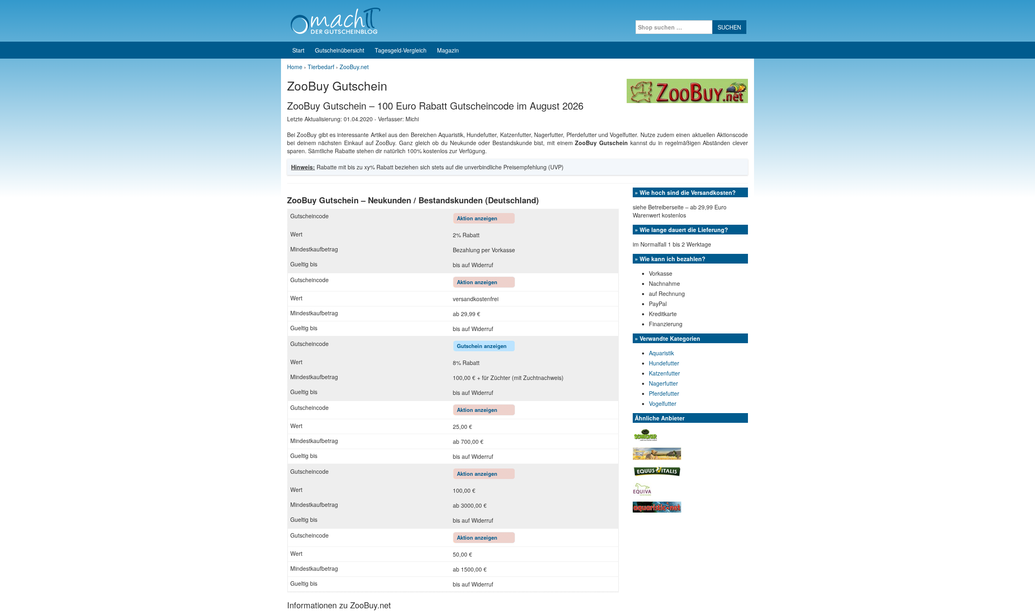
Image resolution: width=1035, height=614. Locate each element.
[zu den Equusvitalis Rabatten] (657, 470)
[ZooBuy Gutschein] (687, 90)
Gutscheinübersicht (339, 50)
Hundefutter (664, 363)
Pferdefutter (664, 393)
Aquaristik (661, 353)
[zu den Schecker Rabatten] (646, 434)
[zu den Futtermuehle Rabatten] (657, 453)
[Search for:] (674, 27)
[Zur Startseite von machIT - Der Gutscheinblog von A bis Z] (335, 20)
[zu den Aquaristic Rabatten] (657, 506)
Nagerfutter (663, 383)
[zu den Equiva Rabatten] (642, 488)
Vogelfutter (662, 403)
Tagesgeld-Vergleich (401, 50)
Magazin (448, 50)
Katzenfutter (664, 373)
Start (298, 50)
